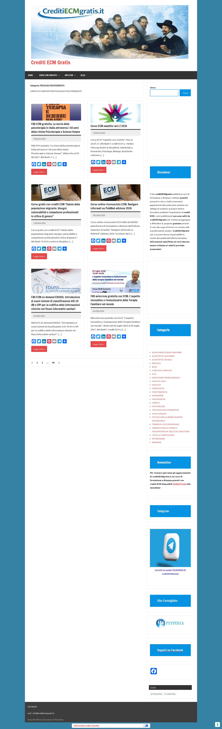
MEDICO (156, 402)
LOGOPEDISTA (158, 399)
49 (53, 362)
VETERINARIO (158, 438)
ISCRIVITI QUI (179, 484)
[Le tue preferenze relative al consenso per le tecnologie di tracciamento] (217, 724)
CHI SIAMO (32, 706)
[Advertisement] (170, 131)
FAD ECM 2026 (159, 381)
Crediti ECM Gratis (50, 62)
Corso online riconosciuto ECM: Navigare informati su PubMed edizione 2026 (114, 206)
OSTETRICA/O (158, 406)
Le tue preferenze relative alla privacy (122, 725)
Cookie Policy (170, 694)
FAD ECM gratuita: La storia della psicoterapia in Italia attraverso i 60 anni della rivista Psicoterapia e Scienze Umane (55, 128)
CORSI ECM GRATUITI (48, 75)
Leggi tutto (38, 172)
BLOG (83, 75)
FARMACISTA (158, 388)
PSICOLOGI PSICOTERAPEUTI (165, 410)
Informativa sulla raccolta (86, 725)
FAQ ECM (156, 384)
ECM (154, 374)
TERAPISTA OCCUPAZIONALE (165, 424)
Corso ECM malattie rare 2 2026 (109, 126)
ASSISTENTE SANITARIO (163, 356)
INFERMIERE (158, 395)
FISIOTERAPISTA (159, 392)
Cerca (185, 93)
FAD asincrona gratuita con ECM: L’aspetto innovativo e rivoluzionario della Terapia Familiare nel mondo (115, 300)
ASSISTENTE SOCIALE (162, 359)
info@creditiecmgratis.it (43, 713)
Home (30, 75)
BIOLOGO (156, 363)
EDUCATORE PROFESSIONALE (166, 377)
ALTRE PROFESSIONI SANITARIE (167, 352)
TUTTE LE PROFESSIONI (163, 435)
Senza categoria (159, 413)
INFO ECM (69, 75)
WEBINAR (156, 442)
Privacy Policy (157, 694)
